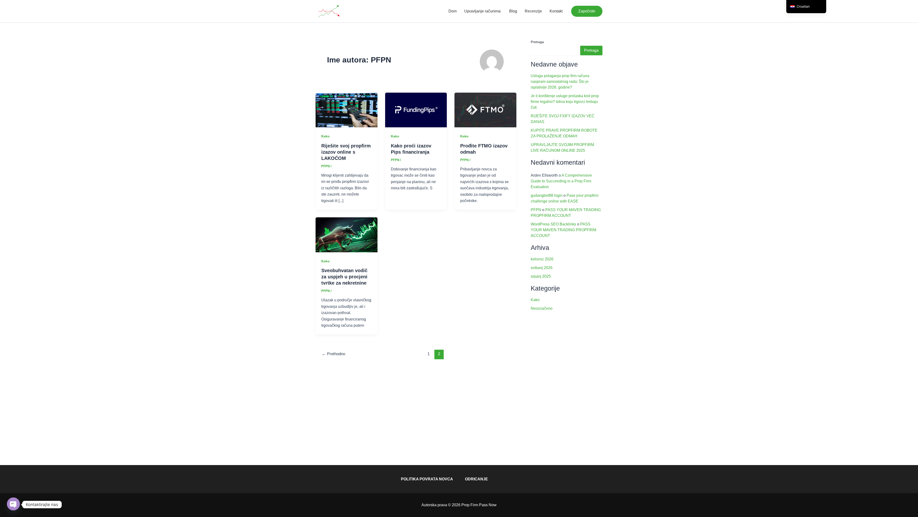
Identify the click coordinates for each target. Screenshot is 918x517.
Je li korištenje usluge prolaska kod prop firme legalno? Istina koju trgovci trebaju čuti (565, 101)
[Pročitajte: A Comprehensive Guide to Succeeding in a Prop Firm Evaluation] (346, 234)
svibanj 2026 (541, 268)
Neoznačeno (541, 308)
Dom (452, 11)
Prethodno (333, 354)
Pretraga (537, 42)
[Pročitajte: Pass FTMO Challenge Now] (485, 110)
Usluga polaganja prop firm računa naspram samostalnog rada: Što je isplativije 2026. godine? (560, 81)
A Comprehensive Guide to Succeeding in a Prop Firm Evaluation (561, 181)
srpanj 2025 (541, 276)
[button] (586, 11)
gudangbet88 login (547, 195)
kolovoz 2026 (542, 259)
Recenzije (533, 11)
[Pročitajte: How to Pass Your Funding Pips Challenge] (416, 110)
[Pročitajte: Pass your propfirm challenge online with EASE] (346, 110)
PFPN (536, 210)
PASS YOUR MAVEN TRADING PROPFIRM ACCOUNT (563, 230)
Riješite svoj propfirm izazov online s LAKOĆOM (346, 152)
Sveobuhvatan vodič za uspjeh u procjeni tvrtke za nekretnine (344, 277)
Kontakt (556, 11)
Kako (325, 136)
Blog (512, 11)
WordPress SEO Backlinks (553, 224)
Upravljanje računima (482, 11)
